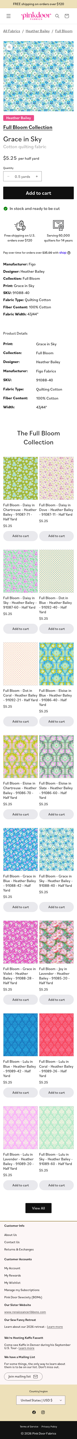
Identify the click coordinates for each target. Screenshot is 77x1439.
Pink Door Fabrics (44, 1433)
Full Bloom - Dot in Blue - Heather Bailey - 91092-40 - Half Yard (55, 605)
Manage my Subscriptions (22, 1290)
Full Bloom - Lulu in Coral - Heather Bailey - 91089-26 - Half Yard (56, 1068)
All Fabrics (11, 30)
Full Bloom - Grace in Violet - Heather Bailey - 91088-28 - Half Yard (19, 975)
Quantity (8, 168)
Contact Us (12, 1242)
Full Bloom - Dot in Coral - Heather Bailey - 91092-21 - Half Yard (20, 695)
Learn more (55, 1327)
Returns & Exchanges (19, 1249)
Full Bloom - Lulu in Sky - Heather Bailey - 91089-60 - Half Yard (56, 1159)
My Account (12, 1268)
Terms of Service (29, 1426)
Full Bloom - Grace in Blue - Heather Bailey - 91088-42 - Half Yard (19, 883)
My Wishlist (12, 1283)
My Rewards (12, 1275)
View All (38, 1208)
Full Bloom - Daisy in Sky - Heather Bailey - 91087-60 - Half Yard (20, 602)
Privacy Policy (49, 1426)
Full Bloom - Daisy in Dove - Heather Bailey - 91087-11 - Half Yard (56, 510)
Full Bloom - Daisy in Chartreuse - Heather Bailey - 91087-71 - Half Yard (20, 512)
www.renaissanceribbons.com (25, 1312)
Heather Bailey (38, 30)
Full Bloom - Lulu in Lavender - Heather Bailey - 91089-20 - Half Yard (18, 1161)
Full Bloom (64, 30)
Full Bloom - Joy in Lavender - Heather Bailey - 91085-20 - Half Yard (54, 975)
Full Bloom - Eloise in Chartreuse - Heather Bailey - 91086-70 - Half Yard (20, 790)
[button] (8, 16)
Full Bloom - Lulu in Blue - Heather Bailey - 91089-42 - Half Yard (19, 1068)
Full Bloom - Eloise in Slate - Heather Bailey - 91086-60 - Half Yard (56, 790)
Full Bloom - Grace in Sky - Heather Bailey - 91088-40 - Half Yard (56, 881)
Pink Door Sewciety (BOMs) (23, 1297)
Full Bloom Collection (27, 126)
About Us (10, 1235)
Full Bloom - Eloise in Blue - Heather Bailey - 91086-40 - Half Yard (55, 697)
